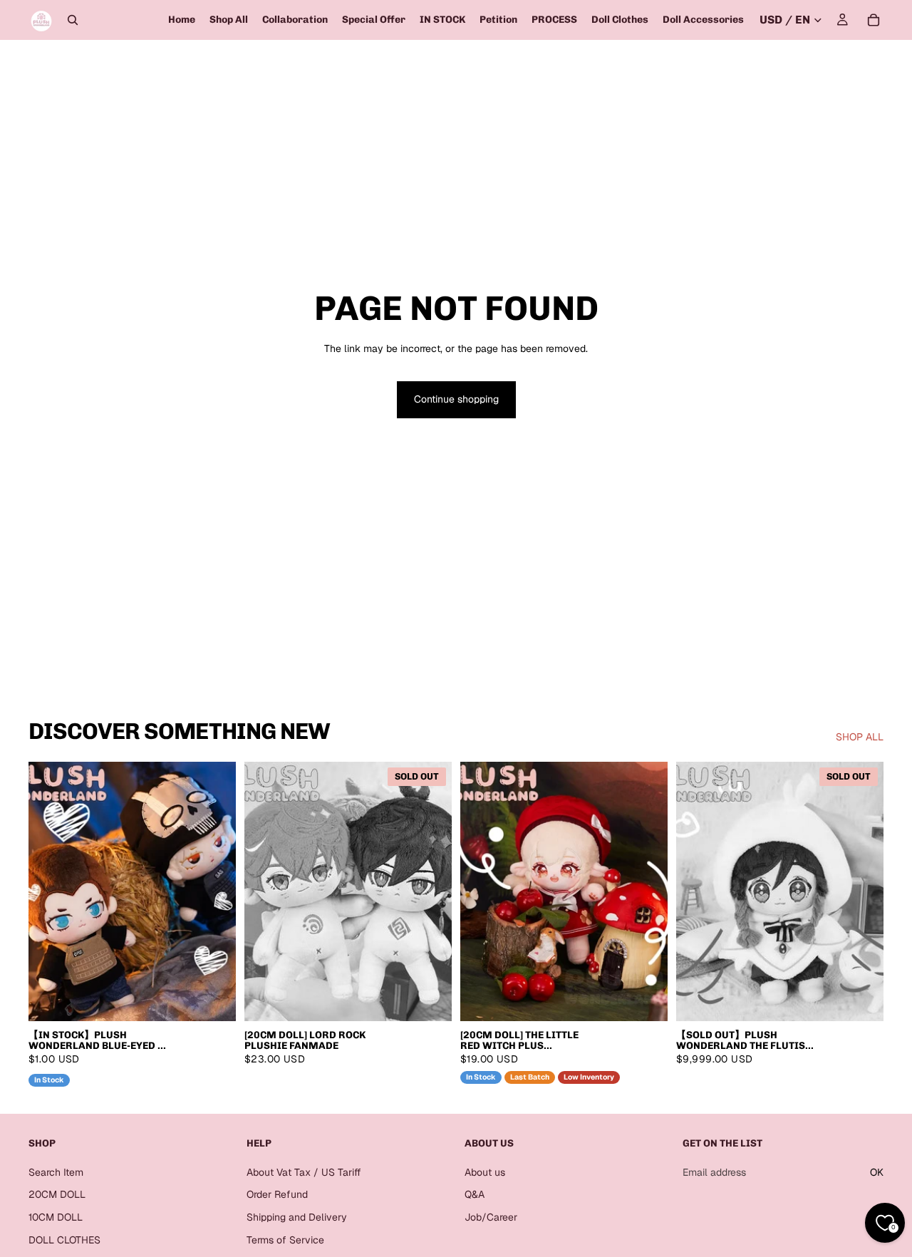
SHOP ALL (860, 736)
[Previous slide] (49, 891)
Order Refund (277, 1195)
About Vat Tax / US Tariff (304, 1172)
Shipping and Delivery (297, 1217)
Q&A (474, 1195)
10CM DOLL (55, 1217)
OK (877, 1172)
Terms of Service (285, 1239)
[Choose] (214, 999)
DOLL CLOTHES (64, 1239)
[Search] (72, 20)
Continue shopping (456, 399)
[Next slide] (214, 891)
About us (485, 1172)
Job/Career (491, 1217)
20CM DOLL (57, 1195)
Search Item (55, 1172)
